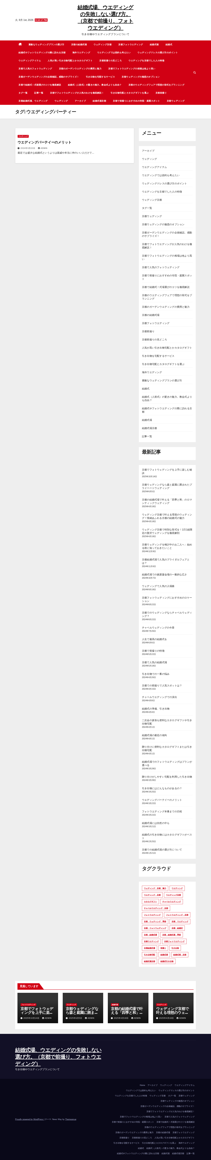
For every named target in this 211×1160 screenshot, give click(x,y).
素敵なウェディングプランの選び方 (46, 44)
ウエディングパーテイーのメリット (44, 142)
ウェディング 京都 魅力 (155, 888)
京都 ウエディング (180, 921)
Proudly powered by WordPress (29, 1119)
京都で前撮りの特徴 (153, 650)
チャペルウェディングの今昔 (158, 627)
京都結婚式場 (149, 948)
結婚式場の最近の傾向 (154, 735)
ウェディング (61, 100)
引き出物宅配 (149, 955)
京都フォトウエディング (130, 44)
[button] (194, 72)
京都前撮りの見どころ (110, 60)
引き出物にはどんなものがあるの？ (162, 788)
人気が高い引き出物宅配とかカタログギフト (70, 60)
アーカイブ (80, 100)
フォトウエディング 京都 (177, 915)
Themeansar (70, 1119)
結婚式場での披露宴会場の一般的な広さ (164, 574)
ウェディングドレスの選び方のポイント (157, 52)
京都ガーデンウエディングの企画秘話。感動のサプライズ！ (49, 76)
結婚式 (169, 44)
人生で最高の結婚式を (154, 639)
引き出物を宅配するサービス (100, 76)
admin (44, 148)
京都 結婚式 (177, 928)
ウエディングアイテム (30, 60)
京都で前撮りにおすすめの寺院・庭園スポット (136, 100)
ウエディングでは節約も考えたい (114, 52)
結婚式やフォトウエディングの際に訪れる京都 (42, 52)
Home (142, 1085)
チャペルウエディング (171, 901)
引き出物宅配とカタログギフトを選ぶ (130, 92)
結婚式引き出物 (166, 961)
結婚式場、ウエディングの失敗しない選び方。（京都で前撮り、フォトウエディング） (58, 1057)
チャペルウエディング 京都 (156, 908)
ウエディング (23, 136)
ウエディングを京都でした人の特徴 (146, 60)
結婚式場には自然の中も (155, 823)
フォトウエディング (152, 915)
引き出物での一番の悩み (155, 674)
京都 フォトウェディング (155, 928)
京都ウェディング (176, 100)
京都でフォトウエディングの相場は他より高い (131, 68)
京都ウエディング (151, 941)
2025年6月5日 (76, 1018)
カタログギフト (150, 901)
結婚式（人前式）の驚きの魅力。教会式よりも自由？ (95, 84)
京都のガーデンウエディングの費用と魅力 (80, 68)
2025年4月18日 (121, 1018)
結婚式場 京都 (179, 955)
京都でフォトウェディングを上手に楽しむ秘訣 (37, 1012)
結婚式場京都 (99, 100)
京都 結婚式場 (150, 935)
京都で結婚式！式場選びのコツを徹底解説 (40, 84)
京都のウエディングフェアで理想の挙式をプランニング (157, 84)
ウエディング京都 (173, 895)
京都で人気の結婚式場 (154, 662)
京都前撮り (161, 92)
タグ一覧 (23, 92)
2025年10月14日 (31, 1018)
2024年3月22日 (28, 148)
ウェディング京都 (103, 44)
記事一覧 (38, 92)
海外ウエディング (81, 52)
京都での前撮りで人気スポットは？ (162, 685)
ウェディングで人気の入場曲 (158, 586)
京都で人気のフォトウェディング (35, 68)
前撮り (163, 948)
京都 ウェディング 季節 (155, 921)
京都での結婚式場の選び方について (162, 849)
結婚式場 (154, 44)
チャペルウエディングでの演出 (159, 697)
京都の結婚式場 (79, 44)
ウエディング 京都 (152, 895)
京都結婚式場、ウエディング (33, 100)
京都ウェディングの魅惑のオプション (141, 76)
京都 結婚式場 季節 (171, 935)
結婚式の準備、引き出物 (155, 708)
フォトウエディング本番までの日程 (162, 811)
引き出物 (175, 948)
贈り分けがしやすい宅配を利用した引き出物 (167, 776)
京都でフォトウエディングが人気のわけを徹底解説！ (77, 92)
